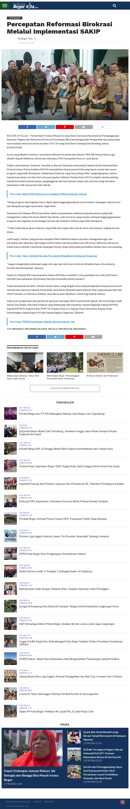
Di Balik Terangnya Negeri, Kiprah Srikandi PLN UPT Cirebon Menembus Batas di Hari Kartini (103, 753)
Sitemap (37, 802)
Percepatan (65, 329)
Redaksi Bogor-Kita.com (18, 802)
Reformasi (79, 329)
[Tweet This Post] (46, 126)
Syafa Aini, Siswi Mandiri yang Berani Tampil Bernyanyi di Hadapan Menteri (104, 735)
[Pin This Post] (65, 126)
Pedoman (49, 802)
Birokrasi (18, 329)
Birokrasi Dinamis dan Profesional (103, 376)
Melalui (53, 329)
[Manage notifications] (122, 802)
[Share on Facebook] (27, 126)
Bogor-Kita (26, 38)
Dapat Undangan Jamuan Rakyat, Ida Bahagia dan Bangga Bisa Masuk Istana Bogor (31, 775)
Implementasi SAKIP (36, 329)
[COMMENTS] (102, 126)
